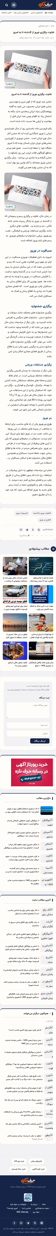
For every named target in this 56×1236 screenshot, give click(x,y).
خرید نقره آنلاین (38, 1169)
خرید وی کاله (19, 1161)
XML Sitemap (22, 1212)
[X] (38, 529)
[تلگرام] (28, 1222)
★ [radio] (32, 536)
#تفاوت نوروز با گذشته (42, 513)
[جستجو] (6, 5)
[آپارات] (41, 1222)
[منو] (14, 5)
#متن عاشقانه (6, 12)
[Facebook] (32, 529)
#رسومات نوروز (22, 513)
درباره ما (34, 1204)
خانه (52, 26)
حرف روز (36, 1212)
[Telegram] (27, 529)
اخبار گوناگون (43, 26)
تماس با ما (26, 1208)
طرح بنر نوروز (45, 424)
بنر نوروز (48, 236)
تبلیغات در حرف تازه (18, 1204)
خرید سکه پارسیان (19, 1169)
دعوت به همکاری (42, 1208)
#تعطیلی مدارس (36, 12)
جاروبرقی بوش (36, 1161)
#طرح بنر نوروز (45, 520)
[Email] (21, 529)
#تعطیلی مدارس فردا (21, 12)
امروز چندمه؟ (12, 1208)
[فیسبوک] (14, 1222)
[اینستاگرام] (21, 1222)
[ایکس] (34, 1222)
